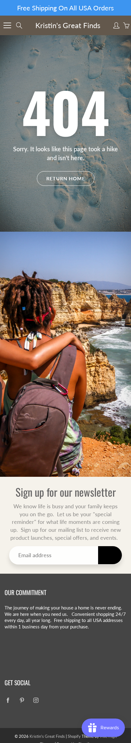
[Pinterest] (63, 131)
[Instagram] (76, 131)
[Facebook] (50, 131)
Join (108, 110)
